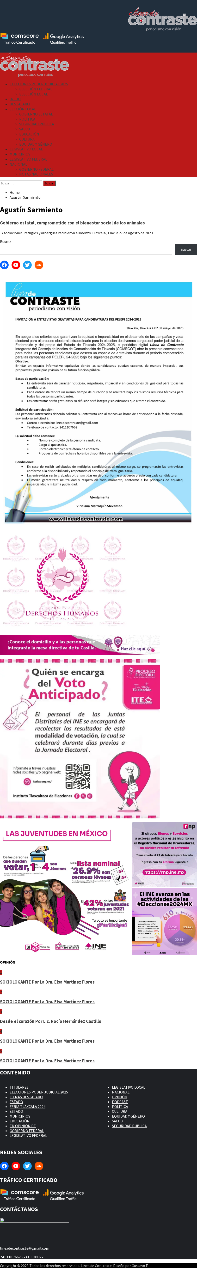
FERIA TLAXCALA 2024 (27, 1106)
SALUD (24, 129)
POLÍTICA (27, 119)
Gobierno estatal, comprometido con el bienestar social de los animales (72, 223)
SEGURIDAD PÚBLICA (36, 123)
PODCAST (120, 1101)
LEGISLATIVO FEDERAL (28, 159)
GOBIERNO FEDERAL (36, 169)
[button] (65, 888)
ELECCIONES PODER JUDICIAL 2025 (39, 83)
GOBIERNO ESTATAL (36, 114)
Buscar (5, 241)
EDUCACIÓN (29, 134)
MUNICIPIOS (20, 154)
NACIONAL (18, 164)
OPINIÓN (119, 1096)
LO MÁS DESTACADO (26, 1096)
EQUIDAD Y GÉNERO (35, 144)
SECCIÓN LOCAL (23, 109)
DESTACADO (20, 103)
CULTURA (27, 139)
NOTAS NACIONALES (36, 174)
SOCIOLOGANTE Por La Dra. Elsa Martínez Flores (47, 982)
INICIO (15, 98)
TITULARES (19, 1087)
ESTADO (16, 1101)
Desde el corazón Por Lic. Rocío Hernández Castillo (50, 1021)
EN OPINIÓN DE (23, 1125)
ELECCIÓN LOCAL (33, 94)
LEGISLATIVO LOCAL (26, 149)
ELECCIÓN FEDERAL (35, 89)
